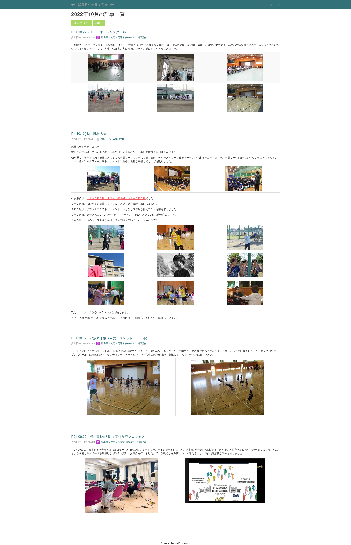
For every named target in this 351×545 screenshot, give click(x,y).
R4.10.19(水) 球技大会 (89, 133)
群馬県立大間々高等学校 (96, 4)
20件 (98, 23)
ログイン (274, 4)
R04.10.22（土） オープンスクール (98, 31)
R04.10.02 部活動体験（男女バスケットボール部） (110, 337)
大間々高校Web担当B (112, 138)
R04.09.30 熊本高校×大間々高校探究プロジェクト (109, 436)
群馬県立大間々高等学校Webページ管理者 (123, 37)
